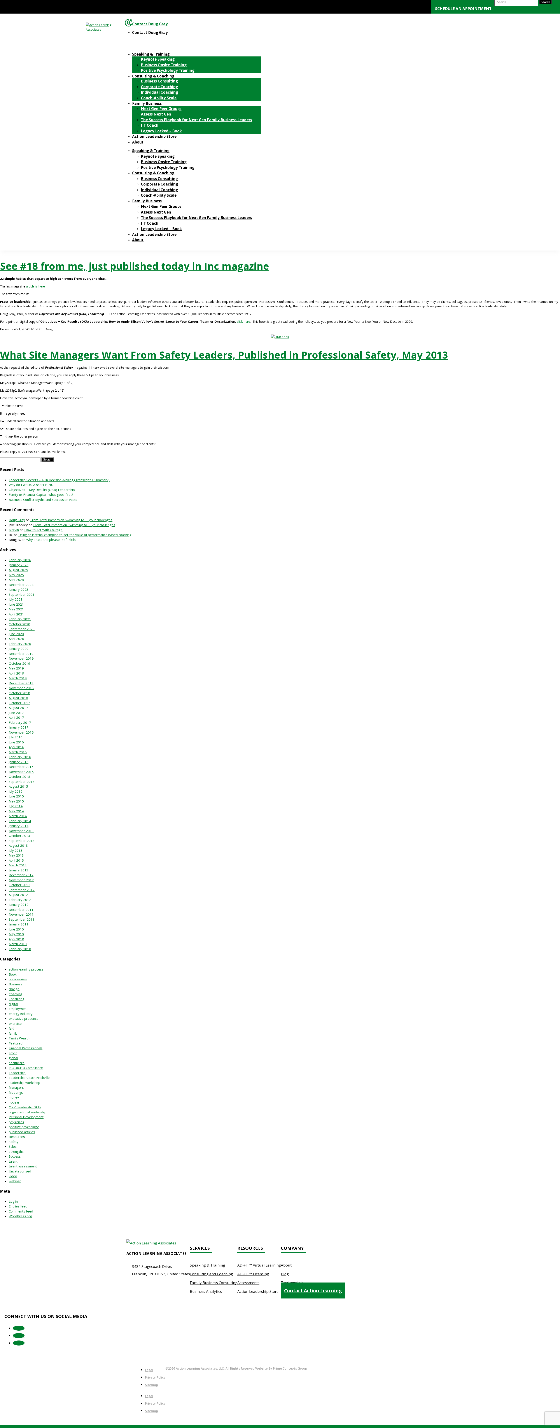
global (13, 1058)
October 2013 (19, 835)
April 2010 (16, 939)
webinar (15, 1181)
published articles (22, 1132)
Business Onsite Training (164, 64)
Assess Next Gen (156, 114)
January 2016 (18, 762)
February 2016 (20, 757)
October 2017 (19, 703)
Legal (149, 1370)
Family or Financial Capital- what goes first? (41, 494)
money (14, 1097)
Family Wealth (19, 1038)
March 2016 (18, 752)
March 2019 (18, 678)
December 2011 (21, 909)
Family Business (147, 103)
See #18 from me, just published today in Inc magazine (134, 266)
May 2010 (16, 934)
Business (15, 984)
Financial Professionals (25, 1048)
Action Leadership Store (154, 136)
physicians (16, 1122)
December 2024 (21, 584)
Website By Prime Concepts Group (281, 1368)
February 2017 (20, 722)
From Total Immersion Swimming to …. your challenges (71, 520)
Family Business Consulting (213, 1282)
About (138, 142)
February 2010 (20, 949)
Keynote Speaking (158, 59)
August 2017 (18, 707)
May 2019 (16, 668)
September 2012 (22, 890)
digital (13, 1004)
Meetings (16, 1092)
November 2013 (21, 831)
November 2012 (21, 880)
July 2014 (16, 806)
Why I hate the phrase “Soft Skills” (51, 539)
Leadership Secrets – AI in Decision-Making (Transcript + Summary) (59, 480)
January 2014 (18, 826)
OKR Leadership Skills (25, 1107)
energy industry (21, 1013)
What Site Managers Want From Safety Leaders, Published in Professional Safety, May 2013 (224, 354)
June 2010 (16, 929)
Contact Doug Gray (150, 23)
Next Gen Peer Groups (161, 108)
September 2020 (22, 629)
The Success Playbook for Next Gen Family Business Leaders (196, 119)
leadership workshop (24, 1082)
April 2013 (16, 860)
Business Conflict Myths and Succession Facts (43, 499)
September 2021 (22, 594)
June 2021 (16, 604)
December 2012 (21, 875)
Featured (16, 1043)
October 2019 (19, 663)
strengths (16, 1151)
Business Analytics (206, 1291)
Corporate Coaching (159, 86)
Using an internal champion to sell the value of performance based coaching (74, 535)
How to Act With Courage (43, 529)
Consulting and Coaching (211, 1273)
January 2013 (18, 870)
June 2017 (16, 712)
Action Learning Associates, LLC (200, 1368)
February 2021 (20, 619)
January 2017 (18, 727)
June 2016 (16, 742)
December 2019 (21, 653)
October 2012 (19, 885)
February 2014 (20, 821)
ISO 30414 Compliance (26, 1067)
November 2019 (21, 658)
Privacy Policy (155, 1377)
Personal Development (26, 1117)
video (13, 1176)
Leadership (17, 1073)
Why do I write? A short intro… (31, 484)
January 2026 (18, 565)
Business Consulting (159, 81)
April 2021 (16, 614)
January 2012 (18, 904)
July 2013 (16, 850)
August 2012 (18, 894)
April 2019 (16, 673)
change (14, 989)
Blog (285, 1273)
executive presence (23, 1018)
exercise (15, 1023)
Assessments (248, 1282)
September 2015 (22, 781)
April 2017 (16, 717)
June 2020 (16, 634)
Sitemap (151, 1385)
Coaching (15, 994)
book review (18, 979)
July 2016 (16, 737)
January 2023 (18, 589)
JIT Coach (149, 125)
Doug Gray (17, 520)
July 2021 (16, 599)
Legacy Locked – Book (161, 130)
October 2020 (19, 624)
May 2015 (16, 801)
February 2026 (20, 560)
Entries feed (18, 1206)
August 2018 (18, 698)
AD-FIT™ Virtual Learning (259, 1265)
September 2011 (22, 919)
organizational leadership (27, 1112)
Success (15, 1156)
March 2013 (18, 865)
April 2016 (16, 747)
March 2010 (18, 944)
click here (243, 321)
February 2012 (20, 899)
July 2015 (16, 791)
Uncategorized (20, 1171)
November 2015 (21, 771)
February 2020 (20, 643)
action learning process (26, 969)
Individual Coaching (159, 92)
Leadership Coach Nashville (29, 1077)
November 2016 (21, 732)
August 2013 (18, 845)
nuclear (14, 1102)
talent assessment (23, 1166)
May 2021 (16, 609)
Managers (16, 1087)
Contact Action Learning (313, 1290)
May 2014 (16, 811)
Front (13, 1053)
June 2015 (16, 796)
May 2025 (16, 575)
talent (13, 1161)
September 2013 (22, 840)
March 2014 (18, 816)
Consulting (16, 999)
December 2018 (21, 683)
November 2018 (21, 688)
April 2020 (16, 638)
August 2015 (18, 786)
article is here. (36, 286)
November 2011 (21, 914)
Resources (17, 1136)
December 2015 (21, 766)
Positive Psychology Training (167, 70)
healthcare (16, 1063)
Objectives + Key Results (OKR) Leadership (42, 489)
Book (12, 974)
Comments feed (21, 1211)
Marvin (14, 529)
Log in (13, 1201)
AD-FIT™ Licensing (253, 1273)
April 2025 (16, 579)
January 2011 (18, 924)
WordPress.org (20, 1216)
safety (13, 1141)
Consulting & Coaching (153, 76)
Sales (13, 1146)
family (13, 1033)
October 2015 (19, 776)
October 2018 (19, 693)
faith (12, 1028)
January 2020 (18, 648)
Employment (18, 1008)
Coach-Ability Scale (159, 97)
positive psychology (24, 1127)
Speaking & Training (151, 54)
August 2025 (18, 570)
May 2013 (16, 855)
